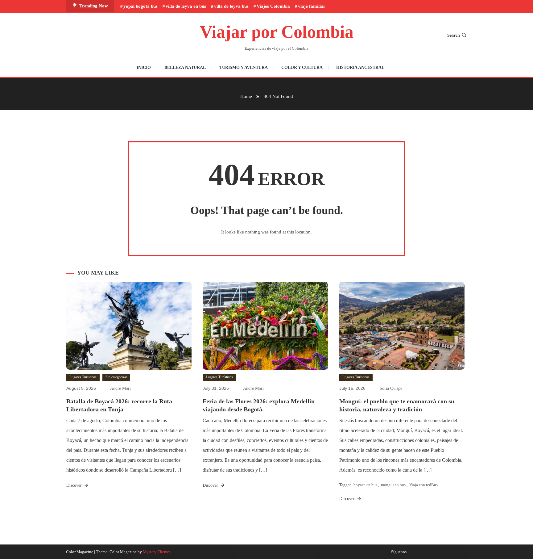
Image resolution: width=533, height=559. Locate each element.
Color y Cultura (302, 67)
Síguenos (399, 552)
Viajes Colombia (273, 6)
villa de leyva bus (231, 6)
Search (453, 35)
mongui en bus (393, 484)
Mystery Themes (157, 551)
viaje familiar (311, 6)
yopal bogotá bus (140, 6)
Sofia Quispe (391, 388)
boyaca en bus (365, 484)
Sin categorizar (116, 377)
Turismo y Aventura (243, 67)
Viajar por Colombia (276, 31)
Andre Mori (120, 388)
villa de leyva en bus (186, 6)
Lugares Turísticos (83, 377)
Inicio (144, 67)
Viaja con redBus (423, 484)
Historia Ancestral (360, 67)
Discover (74, 485)
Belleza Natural (185, 67)
